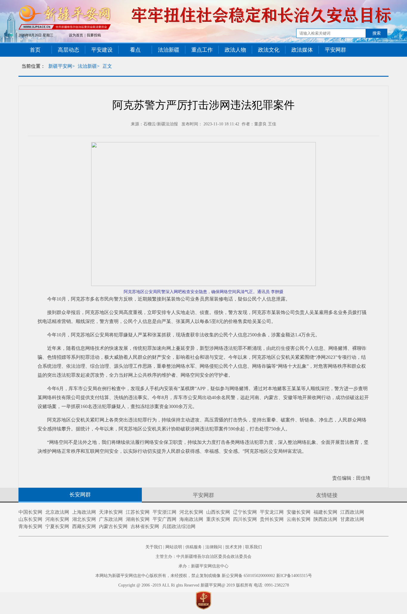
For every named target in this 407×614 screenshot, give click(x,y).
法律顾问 (213, 547)
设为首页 (76, 35)
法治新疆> (89, 66)
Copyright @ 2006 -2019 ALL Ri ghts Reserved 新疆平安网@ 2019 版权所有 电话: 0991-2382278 (203, 585)
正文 (107, 66)
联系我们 (253, 547)
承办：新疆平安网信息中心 (203, 566)
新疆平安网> (61, 66)
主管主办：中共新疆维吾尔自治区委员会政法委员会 (203, 556)
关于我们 (153, 547)
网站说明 (173, 547)
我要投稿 (94, 35)
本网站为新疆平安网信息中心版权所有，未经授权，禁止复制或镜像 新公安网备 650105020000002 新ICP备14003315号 (203, 575)
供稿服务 (193, 547)
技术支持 (233, 547)
